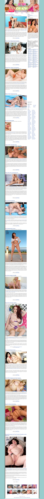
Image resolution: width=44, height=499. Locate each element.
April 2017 (33, 119)
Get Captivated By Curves (10, 228)
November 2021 (29, 128)
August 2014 (33, 130)
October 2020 (29, 132)
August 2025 (29, 112)
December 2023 (29, 117)
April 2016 (33, 124)
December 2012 (33, 138)
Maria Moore (32, 12)
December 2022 (29, 123)
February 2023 (29, 122)
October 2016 (33, 122)
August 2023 (29, 119)
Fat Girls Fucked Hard (9, 120)
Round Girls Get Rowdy (10, 200)
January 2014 (33, 134)
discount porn (33, 42)
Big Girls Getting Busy (9, 14)
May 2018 (33, 115)
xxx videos (32, 47)
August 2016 (33, 123)
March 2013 (33, 137)
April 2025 (29, 113)
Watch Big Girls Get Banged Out (11, 172)
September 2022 (29, 124)
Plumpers (18, 117)
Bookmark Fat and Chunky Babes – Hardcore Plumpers (16, 15)
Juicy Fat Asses (27, 12)
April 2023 (29, 121)
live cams (30, 46)
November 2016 (33, 121)
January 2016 (33, 125)
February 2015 (33, 127)
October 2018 (33, 113)
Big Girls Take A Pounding (10, 404)
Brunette (29, 106)
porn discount (35, 46)
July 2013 (33, 136)
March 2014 (33, 133)
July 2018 (33, 114)
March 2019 (33, 110)
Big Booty (22, 12)
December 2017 (33, 116)
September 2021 (29, 129)
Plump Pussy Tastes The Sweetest (12, 67)
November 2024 (29, 114)
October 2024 (29, 115)
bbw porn (29, 41)
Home (14, 497)
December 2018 (33, 112)
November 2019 (29, 137)
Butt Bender (11, 12)
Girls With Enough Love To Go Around (13, 377)
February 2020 (29, 136)
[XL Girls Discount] (33, 32)
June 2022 (29, 125)
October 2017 (33, 117)
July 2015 (33, 126)
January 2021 (29, 131)
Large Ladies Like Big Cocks (11, 144)
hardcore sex (28, 497)
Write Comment (17, 38)
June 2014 (33, 131)
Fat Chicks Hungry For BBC (10, 275)
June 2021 (29, 130)
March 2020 (29, 135)
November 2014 (33, 129)
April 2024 (29, 116)
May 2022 (29, 126)
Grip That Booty (16, 12)
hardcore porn (31, 45)
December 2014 (33, 128)
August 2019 (29, 138)
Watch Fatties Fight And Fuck (11, 93)
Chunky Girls (17, 197)
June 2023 (29, 120)
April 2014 (33, 132)
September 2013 (34, 135)
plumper (32, 46)
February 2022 (29, 127)
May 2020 (29, 134)
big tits (34, 41)
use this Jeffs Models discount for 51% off (11, 337)
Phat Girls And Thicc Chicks (10, 302)
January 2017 (33, 120)
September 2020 (29, 133)
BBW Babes (17, 64)
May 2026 (29, 110)
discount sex (30, 44)
